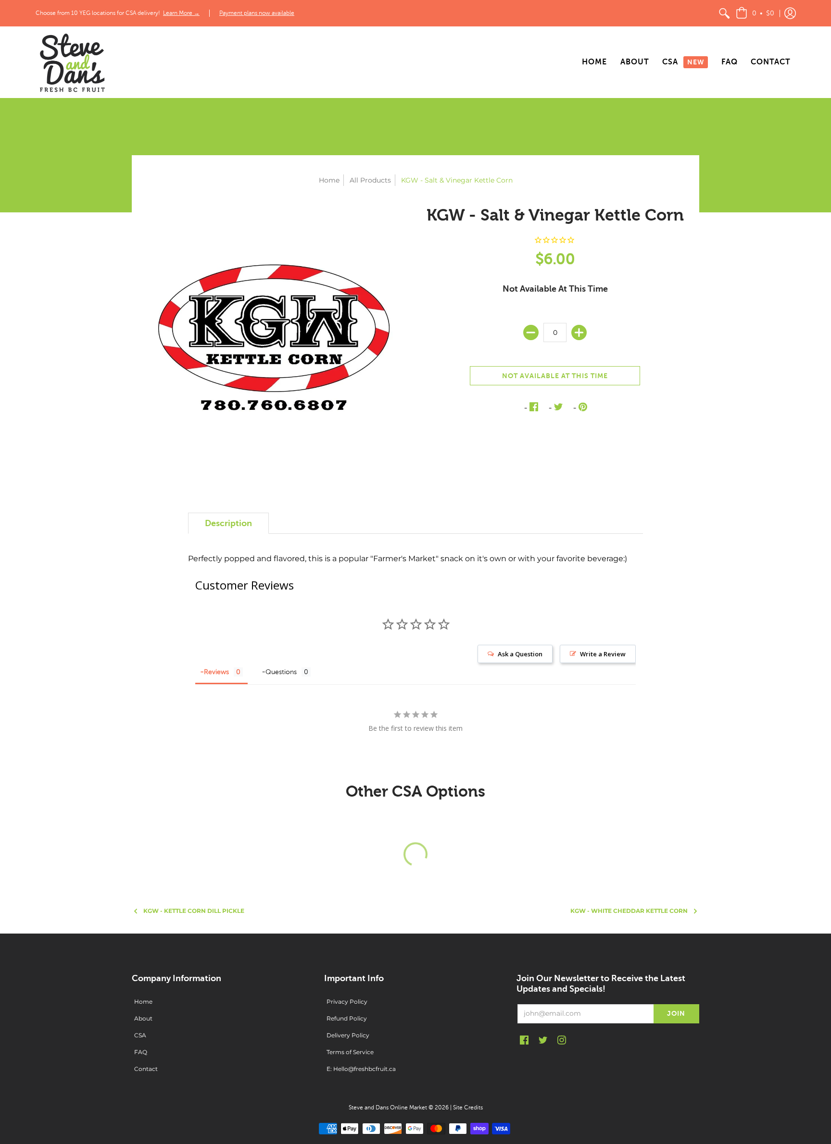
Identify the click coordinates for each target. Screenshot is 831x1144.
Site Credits (468, 1107)
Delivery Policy (348, 1035)
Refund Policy (347, 1018)
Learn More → (181, 13)
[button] (755, 13)
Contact (146, 1068)
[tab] (228, 523)
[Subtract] (531, 332)
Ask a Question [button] (520, 654)
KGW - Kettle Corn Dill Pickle (193, 910)
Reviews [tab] (216, 672)
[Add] (579, 332)
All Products (370, 180)
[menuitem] (724, 13)
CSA (140, 1035)
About (143, 1018)
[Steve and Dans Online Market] (72, 62)
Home (329, 180)
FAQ (140, 1052)
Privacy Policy (347, 1001)
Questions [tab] (281, 672)
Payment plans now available (256, 13)
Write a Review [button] (603, 654)
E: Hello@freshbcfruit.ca (361, 1068)
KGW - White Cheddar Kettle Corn (629, 910)
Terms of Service (350, 1052)
